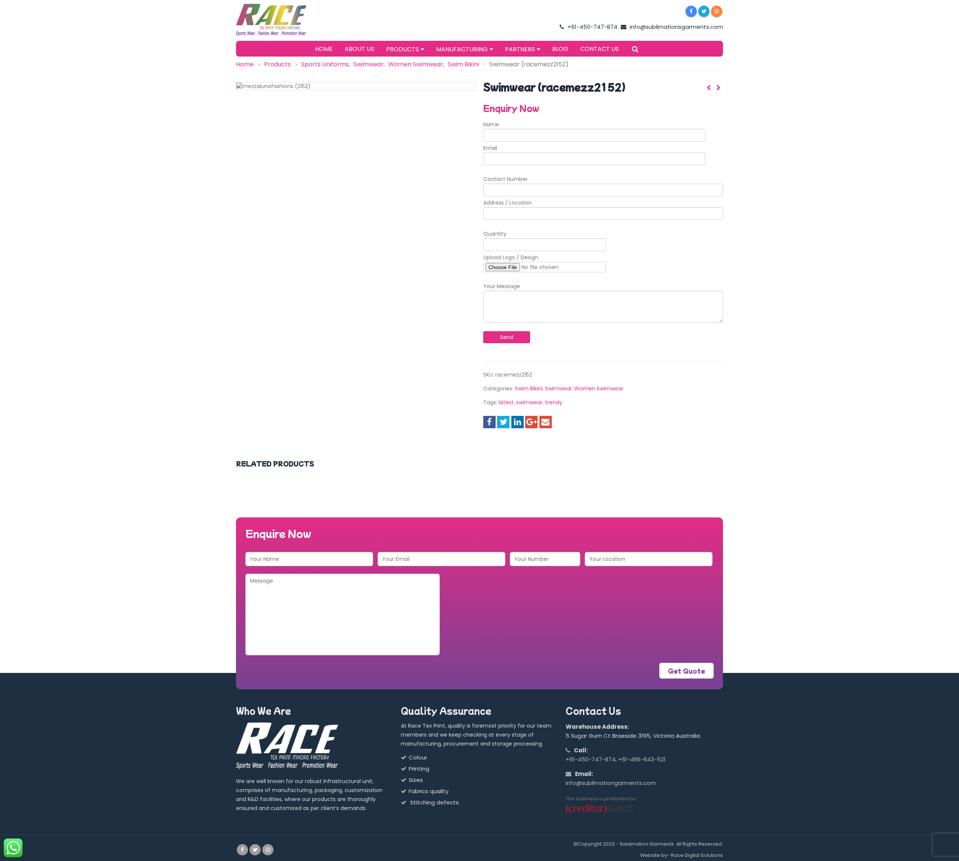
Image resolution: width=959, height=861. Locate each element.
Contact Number (505, 179)
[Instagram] (716, 11)
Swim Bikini (528, 388)
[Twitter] (704, 11)
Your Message (501, 286)
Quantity (494, 234)
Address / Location (507, 202)
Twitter (503, 422)
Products (402, 49)
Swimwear (558, 388)
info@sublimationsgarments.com (675, 27)
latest (506, 402)
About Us (359, 49)
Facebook (489, 422)
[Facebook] (691, 11)
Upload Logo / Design (510, 257)
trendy (553, 402)
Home (324, 49)
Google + (531, 422)
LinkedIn (517, 422)
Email (490, 148)
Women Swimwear (598, 388)
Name (491, 124)
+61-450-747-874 (591, 27)
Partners (520, 49)
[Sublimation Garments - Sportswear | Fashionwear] (283, 20)
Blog (560, 49)
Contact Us (599, 49)
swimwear (529, 402)
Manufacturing (462, 49)
